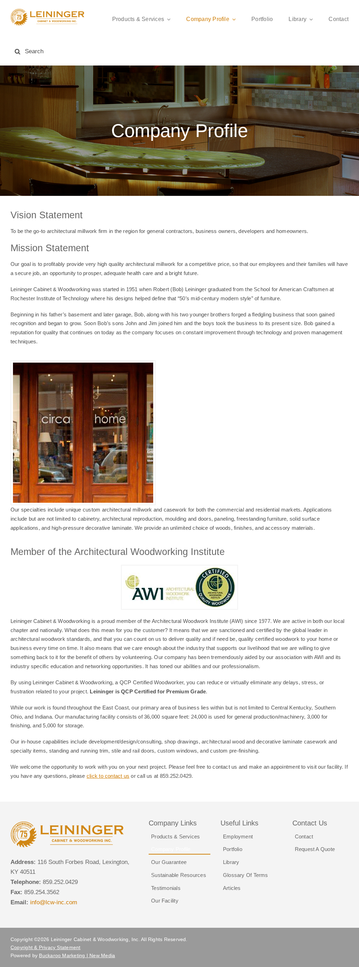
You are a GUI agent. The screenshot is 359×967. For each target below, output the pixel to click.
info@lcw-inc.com (53, 902)
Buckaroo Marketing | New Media (77, 955)
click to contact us (108, 776)
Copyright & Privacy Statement (46, 947)
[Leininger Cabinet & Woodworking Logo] (48, 11)
